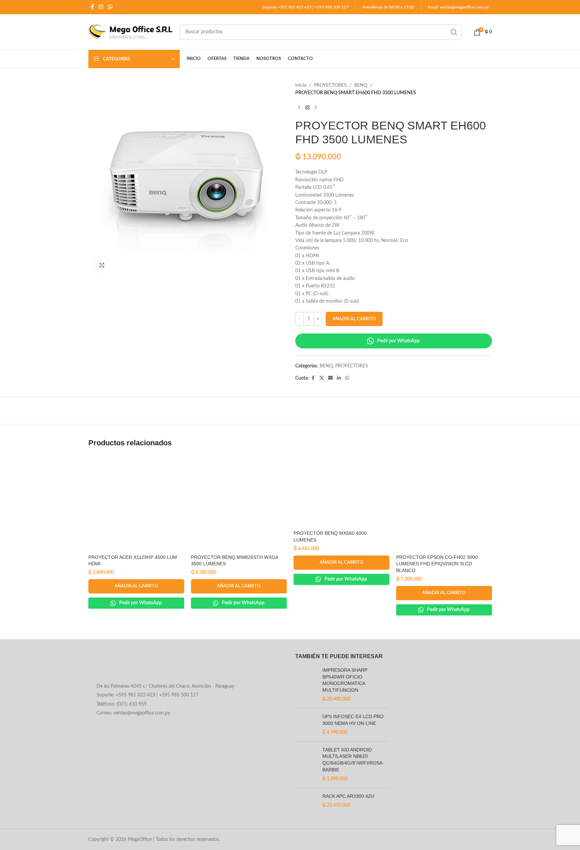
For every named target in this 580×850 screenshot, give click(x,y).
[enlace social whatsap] (110, 7)
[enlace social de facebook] (92, 7)
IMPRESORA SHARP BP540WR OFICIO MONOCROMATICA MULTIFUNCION (344, 680)
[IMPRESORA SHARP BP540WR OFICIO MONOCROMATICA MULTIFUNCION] (306, 685)
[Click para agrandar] (101, 265)
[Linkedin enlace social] (339, 378)
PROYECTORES (330, 85)
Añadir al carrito (354, 319)
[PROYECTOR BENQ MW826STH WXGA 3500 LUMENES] (239, 503)
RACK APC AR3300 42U (348, 796)
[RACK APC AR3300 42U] (306, 804)
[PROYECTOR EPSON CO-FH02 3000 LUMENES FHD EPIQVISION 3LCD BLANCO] (444, 503)
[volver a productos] (307, 108)
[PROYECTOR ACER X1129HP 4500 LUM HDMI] (136, 503)
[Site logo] (130, 31)
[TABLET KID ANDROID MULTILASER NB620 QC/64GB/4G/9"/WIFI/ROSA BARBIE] (306, 765)
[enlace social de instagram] (101, 7)
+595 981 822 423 (295, 7)
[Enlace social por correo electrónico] (330, 378)
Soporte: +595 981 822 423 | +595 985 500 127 (147, 695)
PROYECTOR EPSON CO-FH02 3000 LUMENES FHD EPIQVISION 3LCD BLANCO (437, 563)
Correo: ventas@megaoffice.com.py (133, 713)
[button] (136, 586)
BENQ (360, 85)
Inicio (300, 85)
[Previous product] (299, 108)
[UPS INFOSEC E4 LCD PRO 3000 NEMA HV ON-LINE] (306, 724)
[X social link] (321, 378)
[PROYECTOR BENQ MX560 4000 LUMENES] (341, 491)
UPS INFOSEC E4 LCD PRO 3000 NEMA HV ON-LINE (353, 720)
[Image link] (142, 666)
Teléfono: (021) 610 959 (121, 704)
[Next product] (316, 108)
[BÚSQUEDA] (454, 32)
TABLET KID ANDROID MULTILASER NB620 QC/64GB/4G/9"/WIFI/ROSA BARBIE (352, 759)
